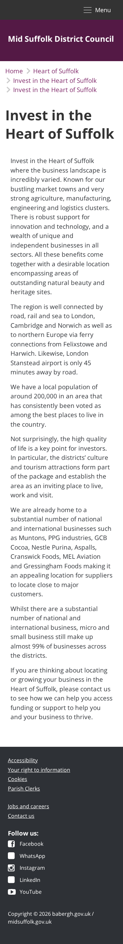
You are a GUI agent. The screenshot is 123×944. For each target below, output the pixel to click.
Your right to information (39, 787)
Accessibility (23, 778)
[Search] (102, 61)
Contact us (21, 833)
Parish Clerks (24, 806)
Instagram (32, 886)
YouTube (31, 910)
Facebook (31, 862)
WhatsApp (32, 874)
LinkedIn (30, 898)
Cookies (17, 796)
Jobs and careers (28, 824)
